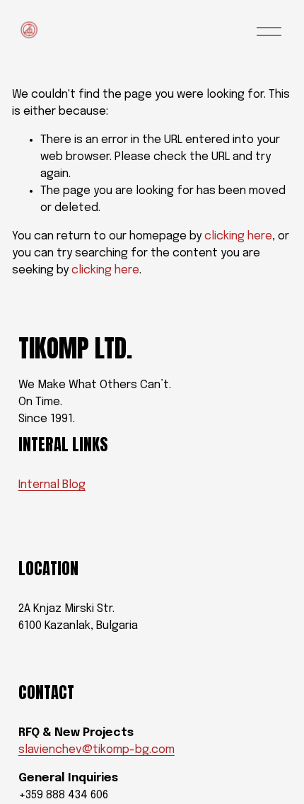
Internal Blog (52, 485)
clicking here (238, 236)
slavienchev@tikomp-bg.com (96, 750)
